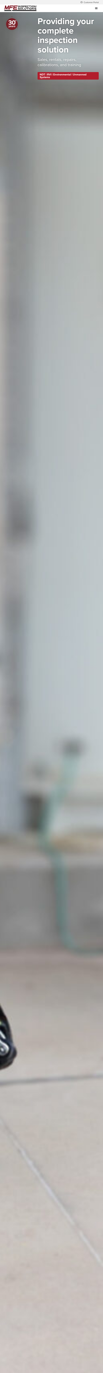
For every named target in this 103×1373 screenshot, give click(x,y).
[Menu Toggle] (96, 8)
